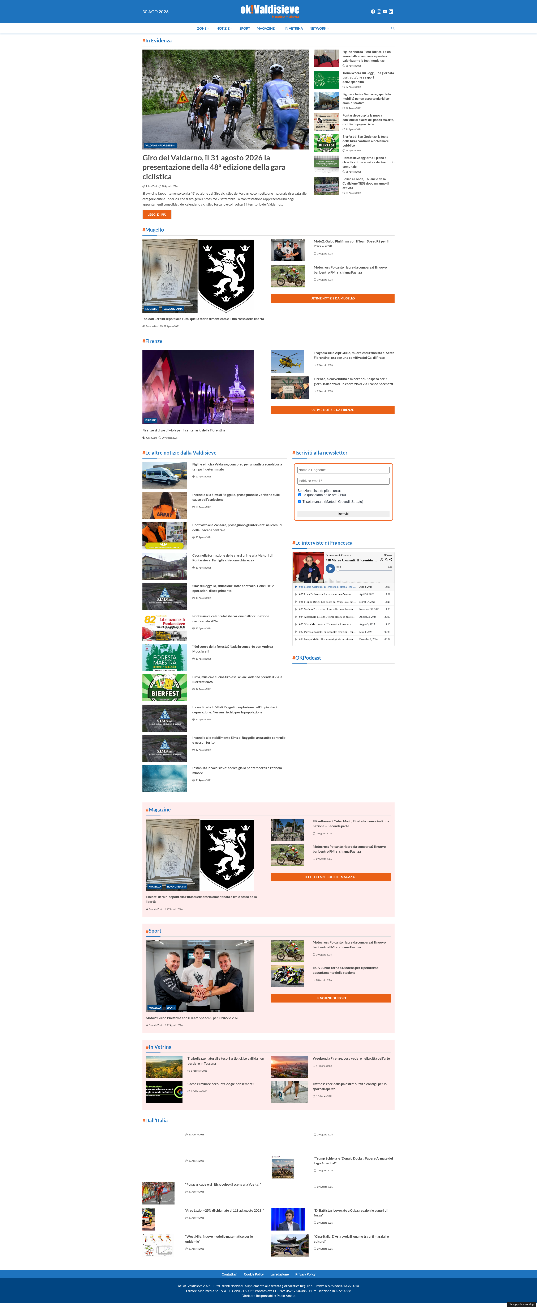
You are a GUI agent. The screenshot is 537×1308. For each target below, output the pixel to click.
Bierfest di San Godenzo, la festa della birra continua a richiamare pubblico (366, 141)
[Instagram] (379, 12)
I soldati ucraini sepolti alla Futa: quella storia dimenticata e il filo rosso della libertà (203, 319)
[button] (393, 28)
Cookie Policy (254, 1274)
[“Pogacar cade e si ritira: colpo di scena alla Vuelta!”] (161, 1193)
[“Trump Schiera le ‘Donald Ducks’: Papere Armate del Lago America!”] (290, 1167)
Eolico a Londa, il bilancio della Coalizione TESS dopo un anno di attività (366, 183)
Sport (245, 28)
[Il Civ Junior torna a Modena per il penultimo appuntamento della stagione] (289, 976)
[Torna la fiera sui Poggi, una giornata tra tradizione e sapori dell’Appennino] (326, 80)
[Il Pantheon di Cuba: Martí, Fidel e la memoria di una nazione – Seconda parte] (289, 830)
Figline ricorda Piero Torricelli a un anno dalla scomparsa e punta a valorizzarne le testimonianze (367, 56)
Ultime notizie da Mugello (333, 298)
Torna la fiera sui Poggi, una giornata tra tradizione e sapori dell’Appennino (368, 77)
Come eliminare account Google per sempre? (221, 1084)
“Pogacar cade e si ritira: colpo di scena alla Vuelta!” (223, 1184)
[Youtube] (385, 12)
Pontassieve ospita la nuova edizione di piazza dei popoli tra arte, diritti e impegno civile (368, 119)
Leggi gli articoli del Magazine (331, 877)
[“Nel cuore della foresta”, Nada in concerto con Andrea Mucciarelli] (164, 657)
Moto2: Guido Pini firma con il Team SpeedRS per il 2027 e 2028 (192, 1018)
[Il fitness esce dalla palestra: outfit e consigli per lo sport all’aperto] (289, 1092)
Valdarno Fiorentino (160, 145)
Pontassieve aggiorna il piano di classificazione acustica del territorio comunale (369, 162)
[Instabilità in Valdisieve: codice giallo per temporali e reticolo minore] (164, 778)
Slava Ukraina (173, 308)
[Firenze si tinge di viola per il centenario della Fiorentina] (204, 387)
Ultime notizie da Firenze (333, 410)
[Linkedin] (391, 12)
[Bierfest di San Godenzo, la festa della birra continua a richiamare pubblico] (326, 143)
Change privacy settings (521, 1304)
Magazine (266, 28)
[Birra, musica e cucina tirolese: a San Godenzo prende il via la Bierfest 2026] (164, 687)
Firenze (150, 420)
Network (318, 28)
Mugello (151, 308)
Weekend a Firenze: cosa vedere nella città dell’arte (351, 1058)
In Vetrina (294, 28)
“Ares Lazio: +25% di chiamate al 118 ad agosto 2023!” (224, 1210)
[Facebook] (373, 12)
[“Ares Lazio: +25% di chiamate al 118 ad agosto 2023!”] (161, 1219)
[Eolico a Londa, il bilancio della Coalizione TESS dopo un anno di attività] (326, 186)
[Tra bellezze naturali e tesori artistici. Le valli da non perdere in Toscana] (164, 1067)
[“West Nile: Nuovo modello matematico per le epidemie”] (161, 1245)
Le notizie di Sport (331, 998)
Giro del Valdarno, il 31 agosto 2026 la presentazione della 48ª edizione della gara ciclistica (214, 167)
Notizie (222, 28)
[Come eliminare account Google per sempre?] (164, 1092)
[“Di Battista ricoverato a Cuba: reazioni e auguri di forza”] (290, 1219)
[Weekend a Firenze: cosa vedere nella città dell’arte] (289, 1067)
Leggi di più (157, 214)
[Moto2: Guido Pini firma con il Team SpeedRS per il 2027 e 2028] (290, 250)
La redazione (279, 1274)
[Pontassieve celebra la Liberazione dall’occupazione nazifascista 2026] (164, 627)
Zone (201, 28)
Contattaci (229, 1274)
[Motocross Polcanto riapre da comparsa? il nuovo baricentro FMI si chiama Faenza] (290, 276)
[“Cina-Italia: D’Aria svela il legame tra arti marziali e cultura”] (290, 1245)
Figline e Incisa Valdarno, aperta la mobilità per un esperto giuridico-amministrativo (367, 98)
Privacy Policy (305, 1274)
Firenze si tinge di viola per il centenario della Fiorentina (183, 430)
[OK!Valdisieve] (270, 11)
